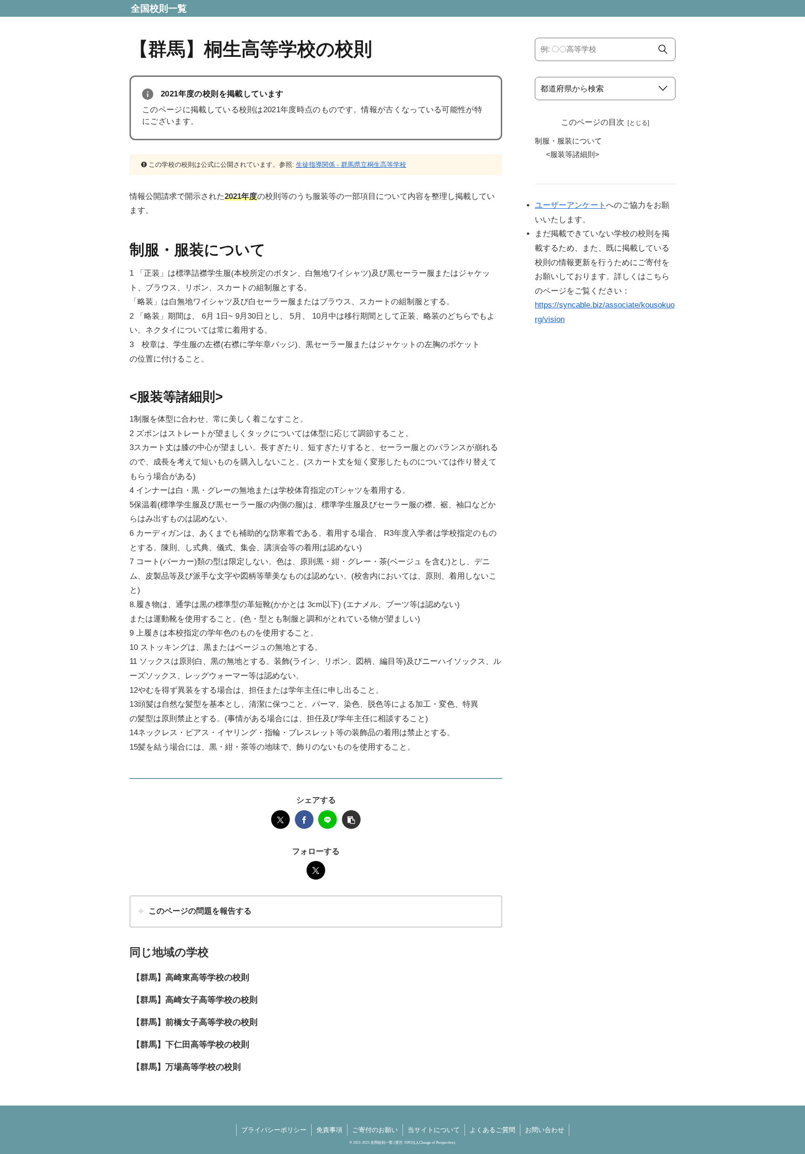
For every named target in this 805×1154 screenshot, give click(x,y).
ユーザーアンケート (570, 205)
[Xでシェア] (280, 819)
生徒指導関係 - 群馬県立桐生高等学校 (351, 164)
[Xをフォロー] (316, 870)
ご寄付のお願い (375, 1130)
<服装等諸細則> (572, 154)
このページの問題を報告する (200, 911)
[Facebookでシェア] (304, 819)
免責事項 (329, 1130)
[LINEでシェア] (327, 819)
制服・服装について (568, 141)
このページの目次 (592, 122)
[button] (351, 819)
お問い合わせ (544, 1130)
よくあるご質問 (492, 1130)
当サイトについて (434, 1130)
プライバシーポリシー (274, 1130)
